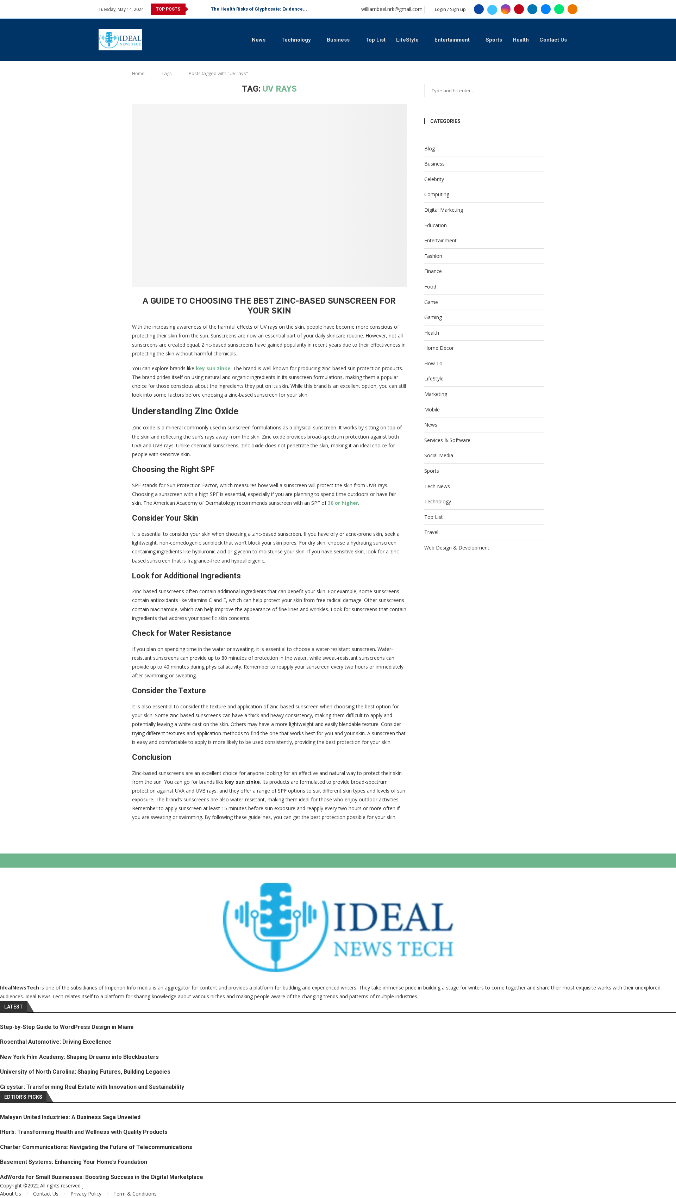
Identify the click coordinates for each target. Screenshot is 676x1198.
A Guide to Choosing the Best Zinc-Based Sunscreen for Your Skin (269, 306)
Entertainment (452, 40)
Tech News (437, 486)
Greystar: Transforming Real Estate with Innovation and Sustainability (92, 1087)
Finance (433, 271)
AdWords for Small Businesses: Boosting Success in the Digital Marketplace (101, 1177)
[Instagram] (506, 9)
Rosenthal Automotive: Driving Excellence (56, 1041)
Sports (494, 40)
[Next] (204, 9)
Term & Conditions (135, 1193)
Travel (431, 532)
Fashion (433, 256)
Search (536, 90)
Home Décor (439, 347)
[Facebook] (479, 9)
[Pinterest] (519, 9)
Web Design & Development (456, 547)
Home (138, 73)
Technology (296, 40)
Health (521, 40)
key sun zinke (213, 368)
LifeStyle (407, 40)
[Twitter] (492, 9)
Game (431, 302)
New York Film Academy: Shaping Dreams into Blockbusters (79, 1057)
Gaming (433, 317)
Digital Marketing (443, 209)
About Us (10, 1193)
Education (435, 225)
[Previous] (195, 9)
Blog (429, 148)
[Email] (546, 9)
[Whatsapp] (559, 9)
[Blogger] (572, 9)
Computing (436, 194)
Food (430, 286)
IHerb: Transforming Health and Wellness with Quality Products (84, 1132)
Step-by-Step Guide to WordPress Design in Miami (66, 1027)
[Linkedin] (532, 9)
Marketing (435, 394)
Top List (375, 40)
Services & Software (447, 440)
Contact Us (553, 40)
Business (338, 40)
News (258, 40)
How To (433, 363)
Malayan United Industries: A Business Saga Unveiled (70, 1117)
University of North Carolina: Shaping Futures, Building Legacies (85, 1071)
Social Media (438, 455)
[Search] (573, 39)
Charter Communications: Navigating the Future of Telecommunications (96, 1147)
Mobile (432, 409)
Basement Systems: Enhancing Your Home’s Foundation (73, 1162)
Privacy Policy (85, 1193)
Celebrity (434, 179)
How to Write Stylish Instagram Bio (249, 9)
